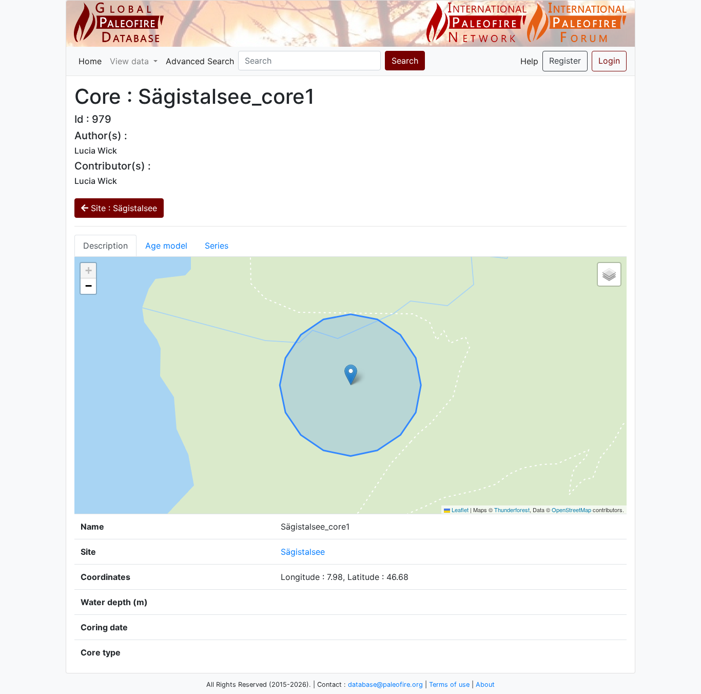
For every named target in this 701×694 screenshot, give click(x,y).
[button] (350, 374)
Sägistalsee (303, 552)
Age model (166, 245)
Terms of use (449, 684)
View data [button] (130, 61)
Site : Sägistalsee (122, 208)
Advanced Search (200, 61)
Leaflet (459, 509)
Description (105, 245)
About (485, 684)
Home (90, 61)
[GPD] (119, 22)
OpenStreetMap (571, 509)
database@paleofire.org (385, 684)
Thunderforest (512, 509)
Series (216, 245)
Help (529, 61)
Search (405, 60)
